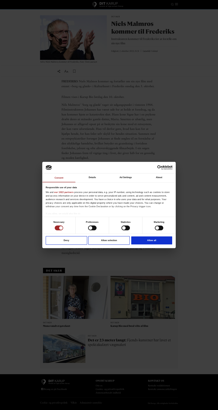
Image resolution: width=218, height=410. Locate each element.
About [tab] (159, 177)
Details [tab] (92, 177)
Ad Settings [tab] (126, 177)
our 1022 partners (64, 192)
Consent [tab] (59, 177)
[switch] (92, 228)
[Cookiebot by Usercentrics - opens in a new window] (159, 167)
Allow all (151, 240)
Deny (66, 240)
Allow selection (109, 240)
